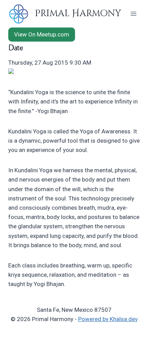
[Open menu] (133, 13)
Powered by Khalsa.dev (108, 319)
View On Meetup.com (41, 34)
